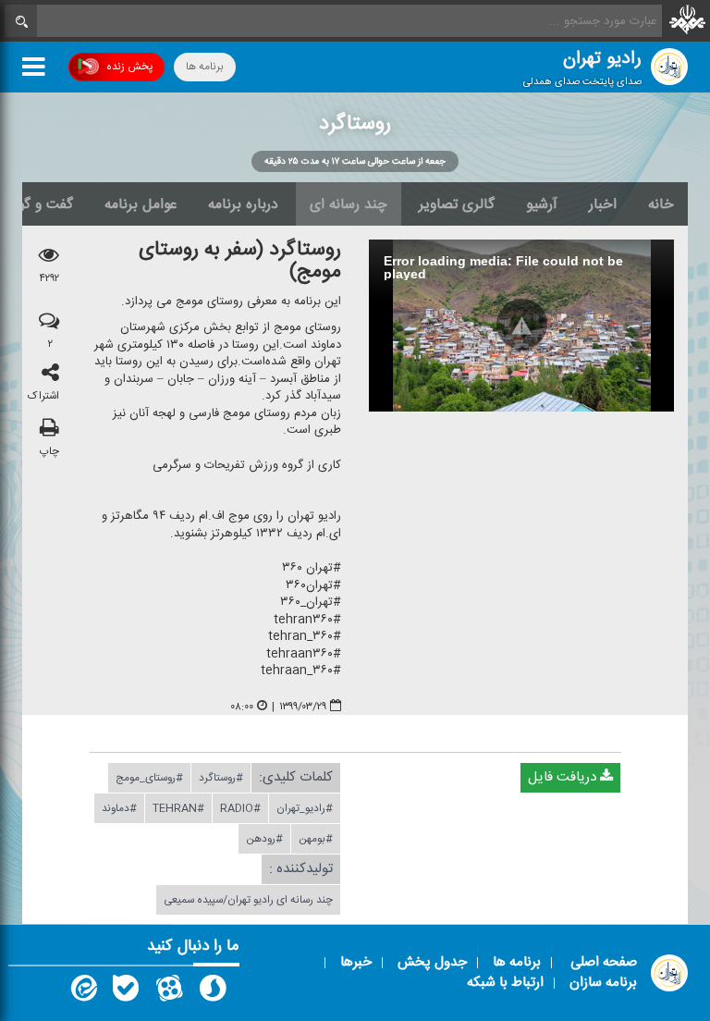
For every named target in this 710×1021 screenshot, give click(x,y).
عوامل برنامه (140, 204)
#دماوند (119, 809)
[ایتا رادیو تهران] (82, 992)
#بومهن (316, 839)
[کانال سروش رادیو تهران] (212, 992)
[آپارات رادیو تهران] (169, 992)
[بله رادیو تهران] (125, 992)
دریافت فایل (564, 778)
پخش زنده (129, 66)
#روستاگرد (221, 778)
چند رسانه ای (348, 204)
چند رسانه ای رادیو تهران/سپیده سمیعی (248, 901)
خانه (661, 204)
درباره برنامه (243, 204)
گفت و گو (45, 204)
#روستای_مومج (149, 778)
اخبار (603, 204)
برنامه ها (205, 66)
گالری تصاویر (457, 204)
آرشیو (541, 204)
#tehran (178, 809)
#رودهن (264, 839)
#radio (240, 809)
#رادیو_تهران (304, 809)
